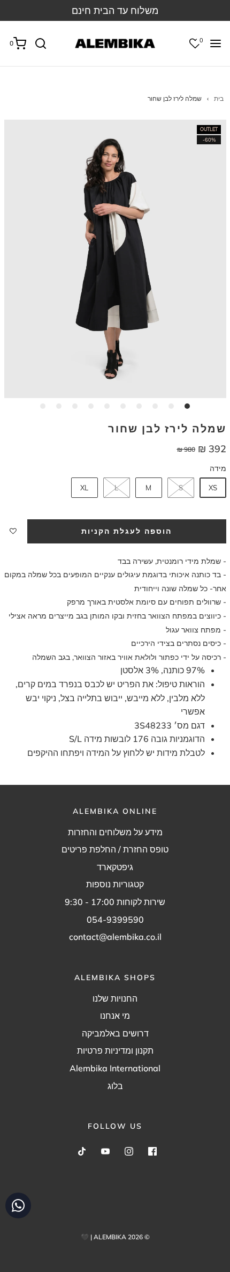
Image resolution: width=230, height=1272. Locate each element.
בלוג (115, 1085)
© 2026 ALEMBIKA (122, 1237)
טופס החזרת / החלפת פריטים (115, 849)
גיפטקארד (115, 867)
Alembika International (115, 1068)
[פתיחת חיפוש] (44, 43)
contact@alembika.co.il (115, 936)
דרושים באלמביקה (115, 1033)
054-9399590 (115, 919)
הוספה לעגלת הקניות (126, 531)
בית (219, 98)
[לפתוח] (215, 43)
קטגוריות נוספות (115, 884)
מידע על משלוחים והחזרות (115, 832)
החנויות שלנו (115, 998)
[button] (115, 259)
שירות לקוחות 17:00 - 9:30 (115, 901)
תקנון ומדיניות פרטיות (115, 1050)
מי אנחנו (115, 1015)
